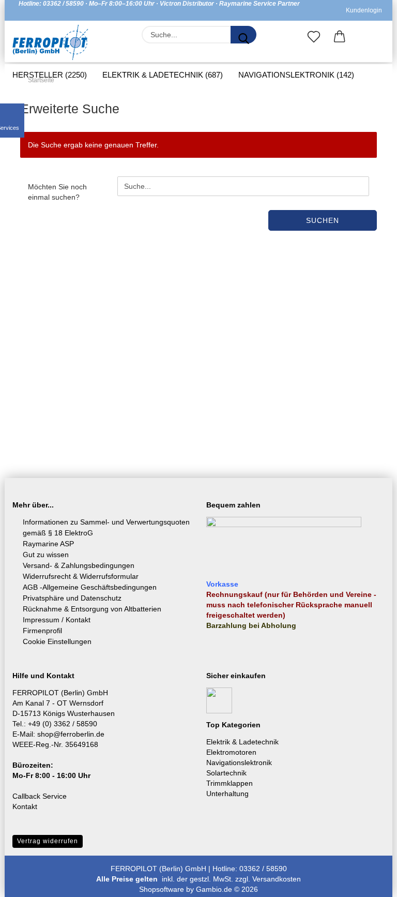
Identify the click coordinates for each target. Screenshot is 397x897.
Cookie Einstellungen (57, 641)
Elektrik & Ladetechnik (242, 742)
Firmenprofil (42, 630)
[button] (339, 39)
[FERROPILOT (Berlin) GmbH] (50, 42)
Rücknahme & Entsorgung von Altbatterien (92, 609)
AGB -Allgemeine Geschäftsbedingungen (90, 587)
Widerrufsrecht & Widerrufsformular (81, 576)
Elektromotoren (231, 752)
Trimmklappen (229, 783)
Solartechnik (226, 773)
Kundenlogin (362, 10)
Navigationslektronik (239, 762)
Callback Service (39, 796)
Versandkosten (276, 879)
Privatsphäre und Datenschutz (72, 598)
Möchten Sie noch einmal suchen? (57, 192)
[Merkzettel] (313, 39)
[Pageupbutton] (368, 881)
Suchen (322, 220)
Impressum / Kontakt (56, 620)
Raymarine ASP (48, 544)
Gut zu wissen (46, 554)
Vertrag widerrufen (47, 841)
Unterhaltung (227, 793)
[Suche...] (243, 34)
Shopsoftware (161, 889)
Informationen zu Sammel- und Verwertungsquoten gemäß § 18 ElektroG (106, 527)
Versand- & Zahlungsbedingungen (78, 565)
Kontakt (24, 806)
